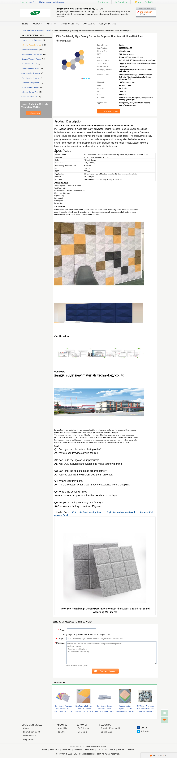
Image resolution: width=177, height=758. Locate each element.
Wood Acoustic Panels (30, 49)
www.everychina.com (96, 746)
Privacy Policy (29, 735)
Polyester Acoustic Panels (40, 30)
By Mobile (82, 732)
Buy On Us (82, 724)
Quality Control (70, 23)
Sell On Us (105, 724)
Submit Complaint (31, 732)
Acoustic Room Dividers (30, 68)
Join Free (33, 2)
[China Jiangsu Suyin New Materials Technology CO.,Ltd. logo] (35, 17)
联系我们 (131, 749)
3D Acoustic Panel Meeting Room (87, 512)
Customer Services (32, 724)
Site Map (78, 749)
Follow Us (145, 731)
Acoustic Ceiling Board (30, 82)
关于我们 (121, 749)
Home (25, 23)
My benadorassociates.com (51, 2)
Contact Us (89, 23)
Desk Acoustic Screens (30, 78)
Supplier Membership (111, 728)
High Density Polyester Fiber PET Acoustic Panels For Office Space (84, 709)
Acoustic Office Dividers (30, 73)
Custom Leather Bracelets (31, 40)
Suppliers (66, 749)
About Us (52, 23)
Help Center (28, 739)
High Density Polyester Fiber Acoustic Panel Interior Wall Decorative (63, 709)
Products (37, 23)
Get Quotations (107, 23)
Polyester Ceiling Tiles (30, 92)
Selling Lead (106, 732)
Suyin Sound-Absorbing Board (121, 512)
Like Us (144, 727)
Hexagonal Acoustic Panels (32, 54)
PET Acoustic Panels (29, 64)
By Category (83, 728)
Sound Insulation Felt (29, 97)
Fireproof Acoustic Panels (31, 59)
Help (112, 749)
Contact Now (35, 113)
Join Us (61, 732)
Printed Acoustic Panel (30, 87)
